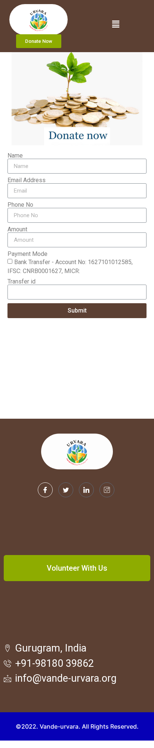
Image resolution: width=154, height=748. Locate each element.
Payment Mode (27, 254)
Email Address (26, 180)
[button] (38, 41)
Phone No (20, 205)
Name (15, 156)
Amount (17, 229)
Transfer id (21, 282)
